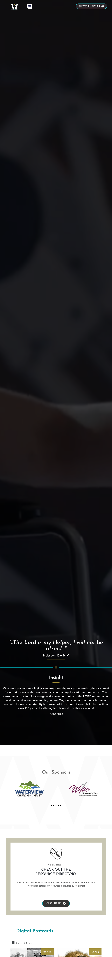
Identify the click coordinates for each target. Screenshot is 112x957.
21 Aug (95, 952)
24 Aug (47, 952)
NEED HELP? (56, 865)
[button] (29, 6)
